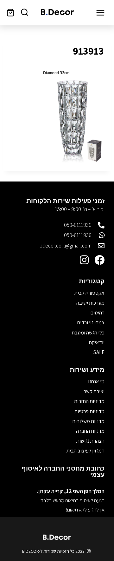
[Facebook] (99, 260)
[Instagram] (84, 260)
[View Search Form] (24, 12)
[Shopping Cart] (10, 12)
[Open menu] (100, 12)
